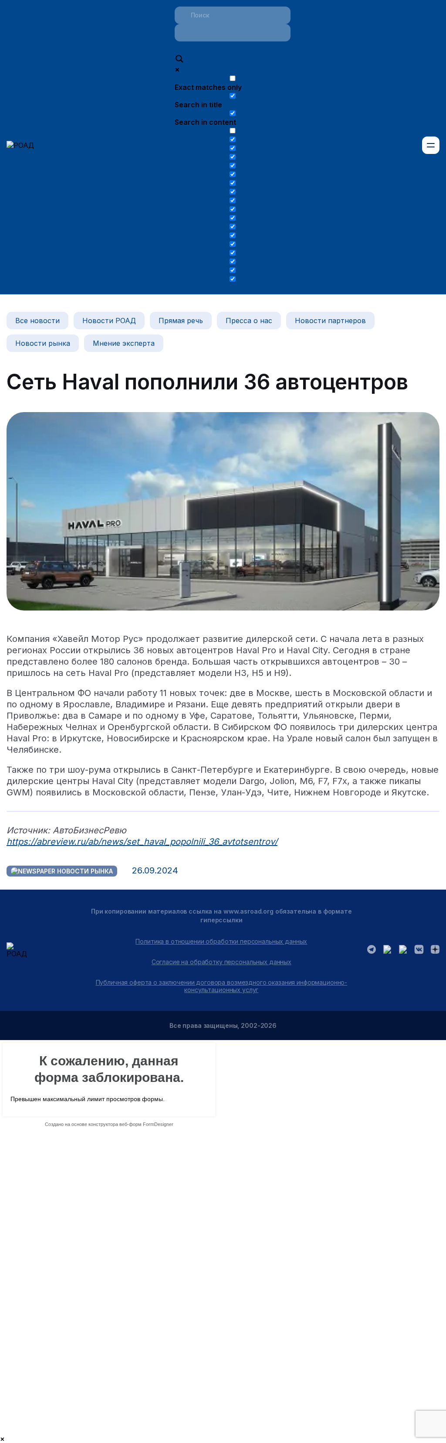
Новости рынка (42, 343)
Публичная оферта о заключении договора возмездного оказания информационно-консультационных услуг (222, 986)
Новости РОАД (109, 320)
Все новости (37, 320)
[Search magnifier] (179, 59)
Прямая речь (181, 320)
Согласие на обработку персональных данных (221, 961)
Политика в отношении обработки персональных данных (221, 941)
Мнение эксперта (124, 343)
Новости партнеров (330, 320)
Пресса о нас (249, 320)
